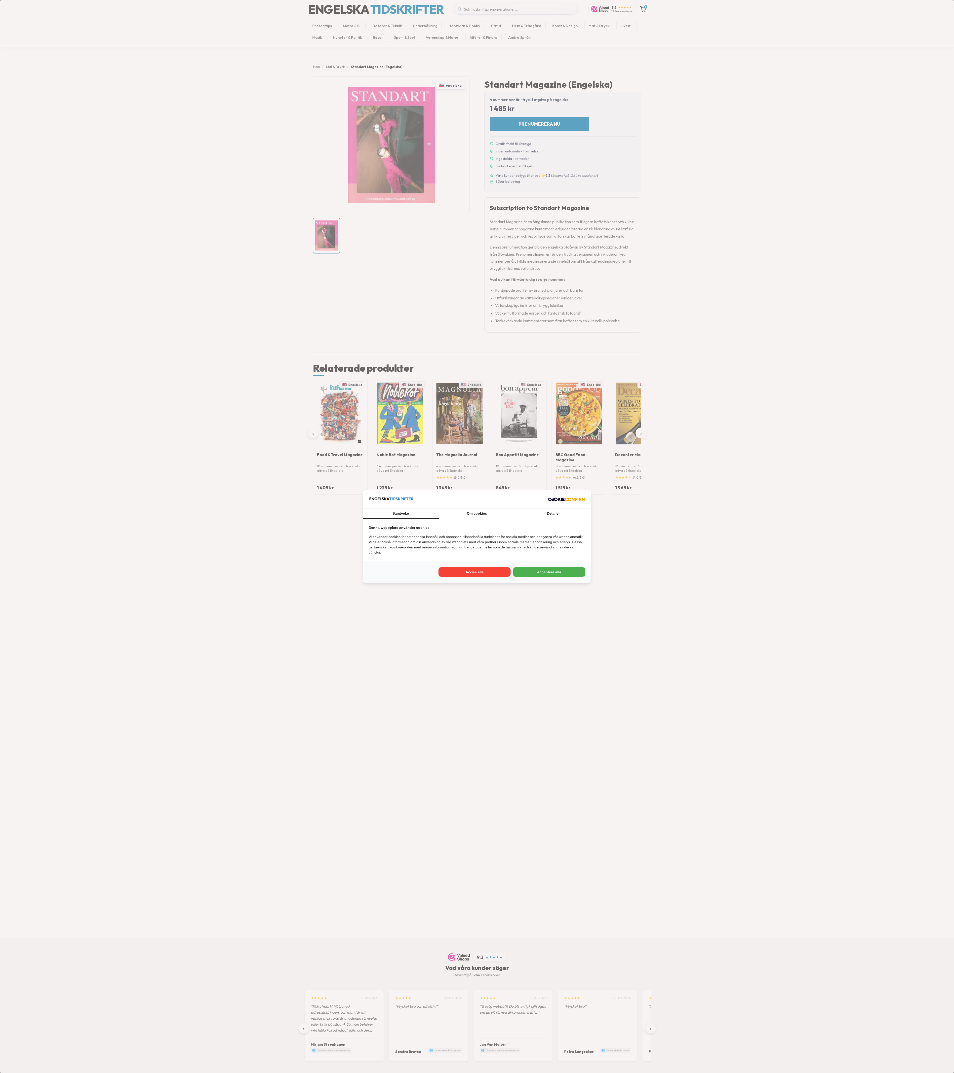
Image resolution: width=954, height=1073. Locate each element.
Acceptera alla (549, 572)
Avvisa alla (475, 572)
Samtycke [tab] (401, 513)
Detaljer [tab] (553, 513)
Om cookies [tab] (477, 513)
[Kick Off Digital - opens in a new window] (566, 499)
